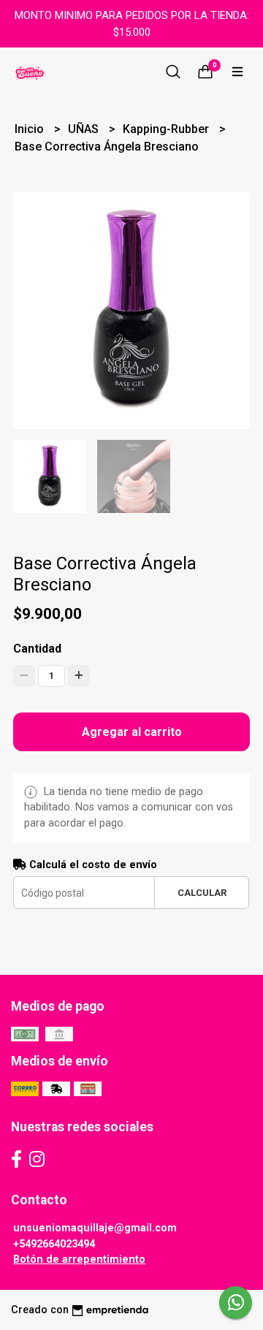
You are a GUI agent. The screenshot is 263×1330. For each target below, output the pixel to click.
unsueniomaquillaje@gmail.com (95, 1228)
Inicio (31, 129)
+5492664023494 (54, 1244)
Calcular (202, 892)
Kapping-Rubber (167, 129)
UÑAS (85, 129)
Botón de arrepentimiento (79, 1259)
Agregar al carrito (132, 732)
